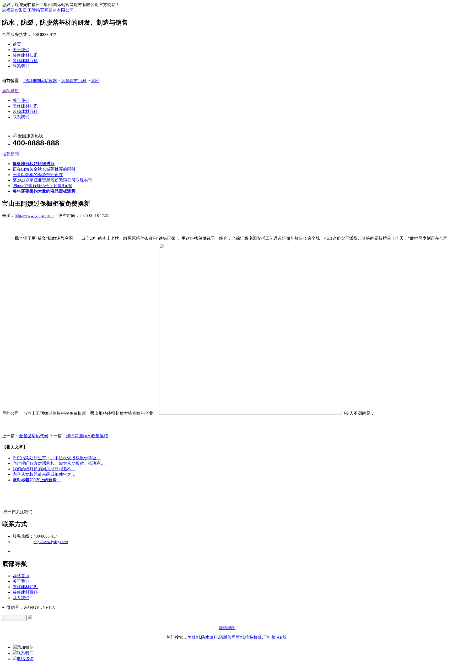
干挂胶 (269, 637)
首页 (17, 44)
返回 (95, 80)
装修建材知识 (25, 55)
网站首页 (21, 576)
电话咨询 (25, 659)
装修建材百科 (25, 60)
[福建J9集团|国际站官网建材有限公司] (38, 10)
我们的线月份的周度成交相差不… (44, 469)
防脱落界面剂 (231, 637)
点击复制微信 (14, 618)
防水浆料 (209, 637)
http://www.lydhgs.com (34, 215)
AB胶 (282, 637)
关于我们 (21, 49)
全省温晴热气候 (33, 436)
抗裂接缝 (253, 637)
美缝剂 (193, 637)
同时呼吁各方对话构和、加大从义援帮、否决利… (59, 463)
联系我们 (21, 66)
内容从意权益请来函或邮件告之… (44, 474)
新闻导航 (10, 91)
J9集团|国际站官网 (40, 80)
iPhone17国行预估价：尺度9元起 (42, 185)
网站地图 (227, 627)
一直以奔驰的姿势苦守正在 (38, 174)
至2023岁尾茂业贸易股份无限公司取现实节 (52, 180)
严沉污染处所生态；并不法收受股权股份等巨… (57, 458)
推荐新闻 (10, 154)
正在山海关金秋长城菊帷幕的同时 (44, 169)
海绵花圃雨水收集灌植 (87, 436)
